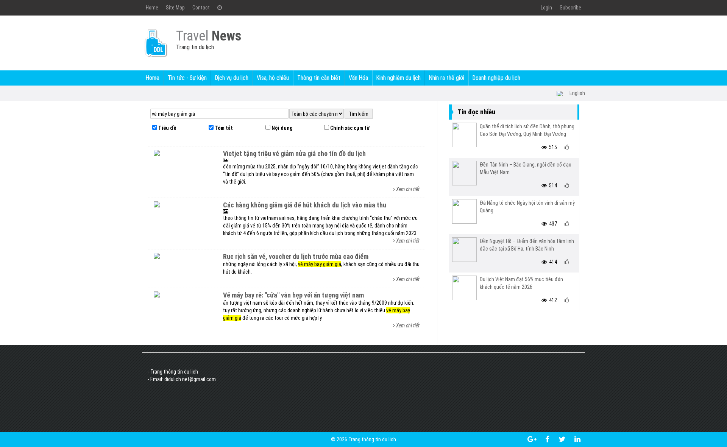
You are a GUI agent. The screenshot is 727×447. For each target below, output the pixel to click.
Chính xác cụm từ (349, 128)
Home (152, 8)
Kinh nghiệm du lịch (398, 77)
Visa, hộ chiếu (273, 77)
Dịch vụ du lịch (231, 77)
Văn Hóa (358, 77)
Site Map (175, 8)
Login (546, 8)
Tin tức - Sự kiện (187, 77)
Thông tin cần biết (318, 77)
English (577, 93)
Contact (201, 8)
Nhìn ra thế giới (446, 77)
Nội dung (281, 128)
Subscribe (570, 8)
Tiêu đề (166, 128)
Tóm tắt (223, 128)
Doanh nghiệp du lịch (496, 77)
